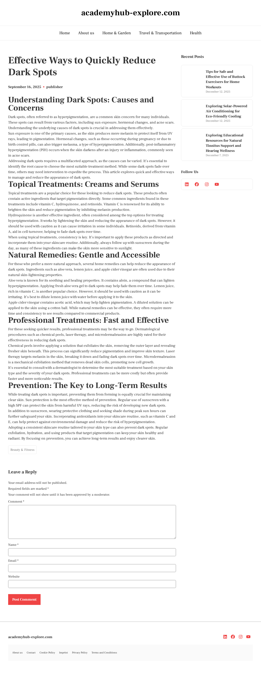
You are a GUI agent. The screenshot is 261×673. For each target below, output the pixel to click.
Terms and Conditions (104, 652)
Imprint (63, 652)
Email (13, 561)
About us (86, 33)
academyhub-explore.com (30, 637)
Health (196, 33)
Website (14, 577)
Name (13, 545)
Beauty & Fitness (22, 450)
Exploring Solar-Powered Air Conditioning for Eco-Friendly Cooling (226, 111)
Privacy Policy (79, 652)
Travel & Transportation (160, 33)
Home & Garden (116, 33)
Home (64, 33)
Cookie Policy (47, 652)
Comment (16, 502)
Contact (31, 652)
